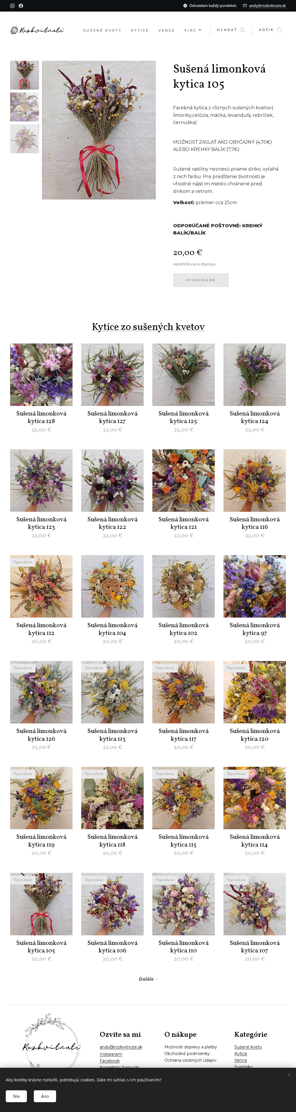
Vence (240, 1060)
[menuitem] (104, 30)
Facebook (110, 1060)
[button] (231, 30)
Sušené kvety (248, 1047)
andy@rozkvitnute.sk (267, 5)
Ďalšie (146, 979)
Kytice (240, 1053)
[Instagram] (12, 6)
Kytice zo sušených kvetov (148, 327)
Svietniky (243, 1066)
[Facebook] (21, 6)
